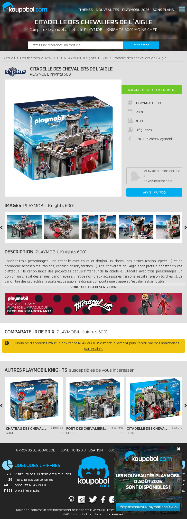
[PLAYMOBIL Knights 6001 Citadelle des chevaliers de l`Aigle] (24, 237)
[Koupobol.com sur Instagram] (81, 499)
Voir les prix (154, 192)
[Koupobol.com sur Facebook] (103, 499)
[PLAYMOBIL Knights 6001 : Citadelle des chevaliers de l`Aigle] (63, 138)
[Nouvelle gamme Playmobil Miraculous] (93, 313)
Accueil (9, 58)
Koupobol (27, 7)
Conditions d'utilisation (81, 450)
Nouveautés (107, 9)
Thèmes (86, 9)
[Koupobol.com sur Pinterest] (71, 499)
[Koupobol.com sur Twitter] (93, 499)
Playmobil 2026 (136, 9)
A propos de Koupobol (35, 450)
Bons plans (163, 9)
